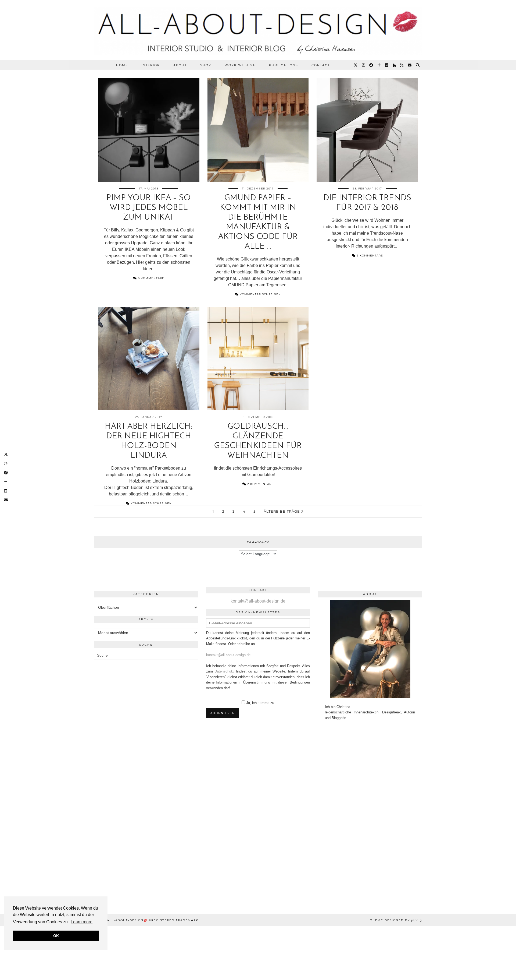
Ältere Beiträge (282, 511)
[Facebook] (371, 65)
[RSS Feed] (402, 65)
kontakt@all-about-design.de (258, 601)
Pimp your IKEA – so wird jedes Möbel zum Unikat (148, 208)
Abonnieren (222, 713)
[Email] (410, 65)
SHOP (205, 65)
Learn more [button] (81, 922)
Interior (150, 65)
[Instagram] (364, 65)
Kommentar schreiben (260, 294)
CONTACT (320, 65)
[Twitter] (356, 65)
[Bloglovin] (379, 65)
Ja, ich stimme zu (260, 703)
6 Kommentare (150, 278)
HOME (122, 65)
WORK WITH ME (240, 65)
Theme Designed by (396, 920)
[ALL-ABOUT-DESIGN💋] (258, 30)
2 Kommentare (369, 255)
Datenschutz (224, 671)
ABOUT (180, 65)
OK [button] (56, 936)
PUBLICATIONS (283, 65)
